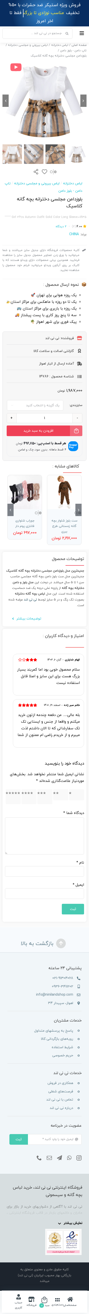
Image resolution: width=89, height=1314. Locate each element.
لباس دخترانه (72, 175)
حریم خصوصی (62, 1047)
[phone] (39, 1150)
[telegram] (59, 1150)
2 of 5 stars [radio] (61, 786)
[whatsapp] (69, 1150)
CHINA (74, 226)
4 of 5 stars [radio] (30, 788)
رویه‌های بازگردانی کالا (57, 1031)
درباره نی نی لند (61, 1100)
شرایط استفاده (62, 1039)
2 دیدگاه (61, 218)
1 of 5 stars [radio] (77, 786)
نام (80, 854)
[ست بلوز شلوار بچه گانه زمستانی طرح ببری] (64, 484)
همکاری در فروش (60, 1075)
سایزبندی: (75, 397)
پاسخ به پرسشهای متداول (53, 1022)
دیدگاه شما (73, 805)
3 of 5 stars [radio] (46, 788)
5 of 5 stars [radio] (14, 788)
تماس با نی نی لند (59, 1091)
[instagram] (79, 1150)
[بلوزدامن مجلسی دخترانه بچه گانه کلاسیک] (44, 93)
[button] (78, 502)
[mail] (49, 1150)
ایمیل (78, 877)
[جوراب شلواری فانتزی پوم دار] (25, 484)
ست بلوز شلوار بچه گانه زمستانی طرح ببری (64, 518)
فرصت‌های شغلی (60, 1083)
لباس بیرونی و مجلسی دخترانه (37, 175)
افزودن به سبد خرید (38, 423)
